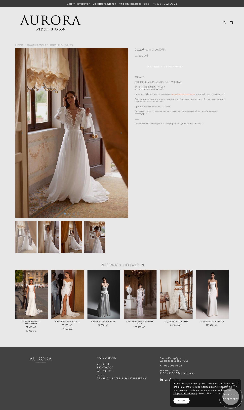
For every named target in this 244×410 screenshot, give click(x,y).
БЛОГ (101, 375)
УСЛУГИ (103, 364)
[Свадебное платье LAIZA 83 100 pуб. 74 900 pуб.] (67, 294)
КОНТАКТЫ (105, 371)
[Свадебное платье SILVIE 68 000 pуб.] (103, 294)
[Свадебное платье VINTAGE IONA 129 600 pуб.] (140, 294)
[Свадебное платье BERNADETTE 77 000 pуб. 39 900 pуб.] (31, 294)
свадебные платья (36, 44)
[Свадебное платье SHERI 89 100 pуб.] (176, 294)
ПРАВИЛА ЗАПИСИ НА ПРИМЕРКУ (122, 378)
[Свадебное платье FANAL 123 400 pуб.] (212, 294)
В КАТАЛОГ (105, 367)
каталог (19, 44)
